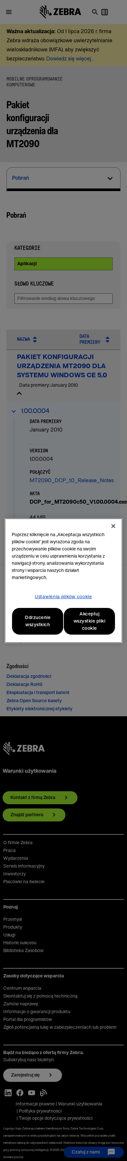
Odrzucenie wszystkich (37, 621)
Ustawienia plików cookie (63, 597)
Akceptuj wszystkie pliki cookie (90, 621)
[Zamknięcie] (113, 526)
